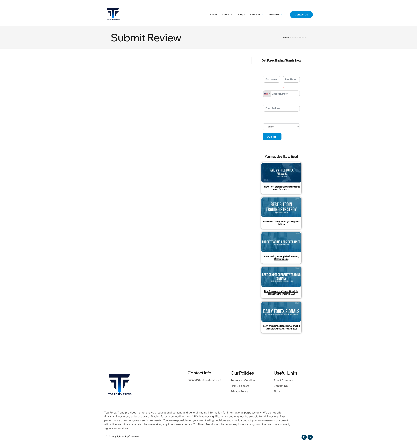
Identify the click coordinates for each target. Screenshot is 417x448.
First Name (270, 73)
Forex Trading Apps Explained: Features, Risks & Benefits (281, 257)
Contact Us (301, 14)
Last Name (289, 73)
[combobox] (267, 94)
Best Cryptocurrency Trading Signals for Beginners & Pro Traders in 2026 (281, 292)
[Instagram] (310, 437)
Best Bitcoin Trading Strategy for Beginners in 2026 (281, 223)
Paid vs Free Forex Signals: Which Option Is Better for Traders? (281, 188)
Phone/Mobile (272, 87)
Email (266, 102)
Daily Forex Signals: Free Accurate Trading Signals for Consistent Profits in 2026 (281, 327)
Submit (272, 136)
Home (213, 14)
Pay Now (274, 14)
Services (255, 14)
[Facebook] (304, 437)
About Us (227, 14)
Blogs (241, 14)
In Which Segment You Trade (277, 118)
